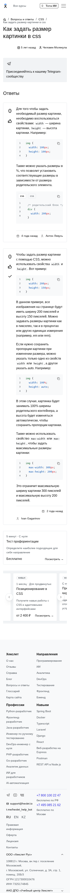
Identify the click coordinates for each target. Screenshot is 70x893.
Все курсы (19, 5)
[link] (35, 70)
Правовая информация (14, 827)
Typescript (43, 723)
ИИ (38, 666)
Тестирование (45, 685)
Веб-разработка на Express (49, 750)
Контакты (12, 847)
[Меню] (63, 6)
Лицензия (12, 841)
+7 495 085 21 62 (49, 805)
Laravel (41, 729)
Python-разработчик (19, 711)
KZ (24, 817)
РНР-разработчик (17, 754)
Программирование (49, 660)
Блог (9, 679)
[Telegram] (8, 796)
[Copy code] (58, 143)
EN (16, 817)
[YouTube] (15, 796)
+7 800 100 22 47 (49, 795)
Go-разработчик (16, 760)
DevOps (41, 679)
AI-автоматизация (17, 782)
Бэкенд (41, 697)
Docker (41, 717)
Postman (42, 758)
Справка (11, 672)
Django (41, 735)
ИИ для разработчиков (15, 774)
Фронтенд (43, 691)
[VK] (22, 796)
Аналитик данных (17, 766)
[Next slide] (61, 597)
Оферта (11, 835)
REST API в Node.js (49, 764)
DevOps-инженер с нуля (18, 746)
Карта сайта (14, 697)
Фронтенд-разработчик (14, 719)
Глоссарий (13, 691)
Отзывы (11, 666)
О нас (10, 660)
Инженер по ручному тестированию (19, 736)
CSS (41, 19)
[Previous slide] (9, 597)
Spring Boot (44, 711)
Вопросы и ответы (22, 19)
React (40, 741)
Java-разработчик (17, 727)
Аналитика (43, 672)
